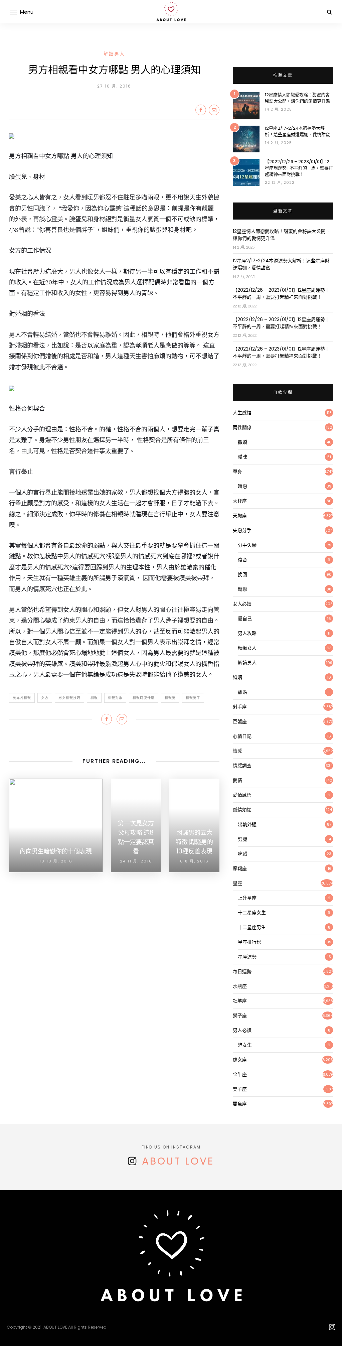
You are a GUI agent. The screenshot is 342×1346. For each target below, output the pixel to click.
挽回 (242, 574)
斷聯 (242, 589)
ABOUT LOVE (178, 1161)
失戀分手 (242, 530)
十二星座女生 (252, 912)
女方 (44, 698)
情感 (237, 751)
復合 (242, 559)
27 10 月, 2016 (114, 86)
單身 (237, 471)
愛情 (237, 780)
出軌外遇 (247, 824)
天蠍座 (240, 515)
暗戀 (242, 486)
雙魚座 (240, 1103)
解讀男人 (114, 53)
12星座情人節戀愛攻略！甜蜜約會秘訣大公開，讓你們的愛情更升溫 (297, 98)
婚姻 (237, 677)
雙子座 (240, 1089)
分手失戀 (247, 545)
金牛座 (240, 1074)
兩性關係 (242, 427)
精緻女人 (247, 648)
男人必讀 (242, 1030)
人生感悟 (242, 412)
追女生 (245, 1045)
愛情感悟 (242, 795)
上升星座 (247, 898)
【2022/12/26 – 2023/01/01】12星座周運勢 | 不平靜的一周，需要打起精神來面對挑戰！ (299, 167)
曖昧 (242, 456)
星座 (237, 883)
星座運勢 (247, 956)
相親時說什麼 (144, 698)
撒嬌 (242, 442)
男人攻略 (247, 633)
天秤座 (240, 501)
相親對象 (115, 698)
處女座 (240, 1059)
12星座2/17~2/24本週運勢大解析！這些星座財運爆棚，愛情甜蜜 (297, 131)
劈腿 (242, 839)
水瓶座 (240, 986)
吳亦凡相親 (22, 698)
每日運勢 (242, 971)
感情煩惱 (242, 809)
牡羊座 (240, 1000)
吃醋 (242, 853)
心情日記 (242, 736)
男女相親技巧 (69, 698)
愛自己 (245, 618)
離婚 (242, 692)
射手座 (240, 706)
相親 (94, 698)
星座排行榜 (249, 942)
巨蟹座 (240, 721)
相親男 (170, 698)
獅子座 (240, 1015)
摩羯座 (240, 868)
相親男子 (193, 698)
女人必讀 (242, 603)
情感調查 (242, 765)
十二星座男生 (252, 927)
